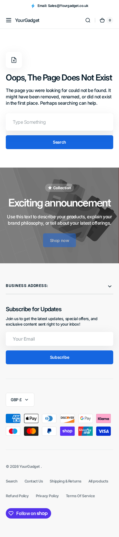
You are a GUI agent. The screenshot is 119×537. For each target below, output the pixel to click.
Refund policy (17, 496)
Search (59, 142)
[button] (8, 20)
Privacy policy (47, 496)
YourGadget (29, 466)
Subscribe (59, 357)
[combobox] (59, 122)
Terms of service (80, 496)
